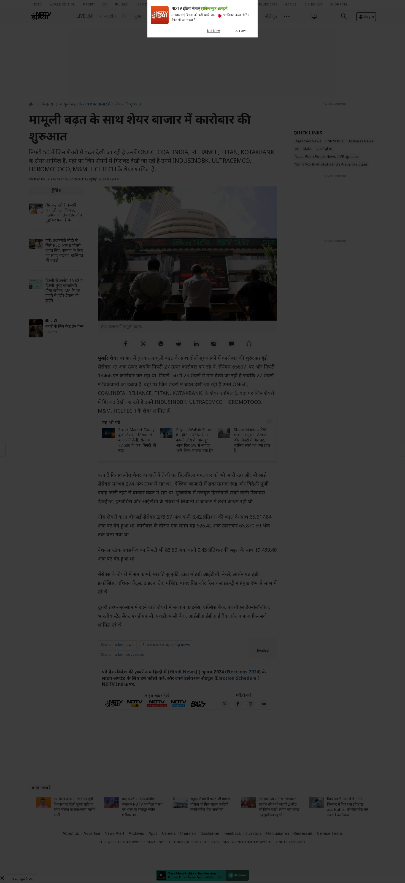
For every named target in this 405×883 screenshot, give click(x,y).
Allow (241, 31)
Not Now (213, 31)
